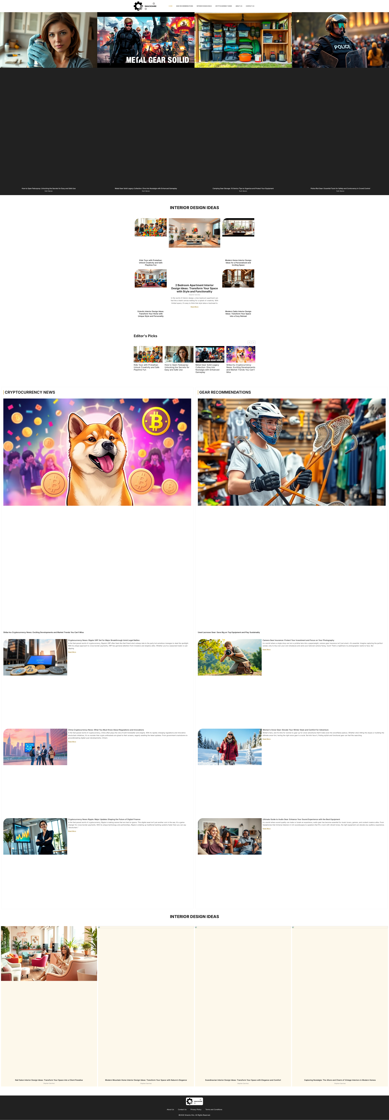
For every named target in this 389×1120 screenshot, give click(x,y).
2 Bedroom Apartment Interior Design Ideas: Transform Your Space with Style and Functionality (194, 288)
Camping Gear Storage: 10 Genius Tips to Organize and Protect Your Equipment (243, 188)
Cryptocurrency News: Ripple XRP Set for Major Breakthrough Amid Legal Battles (104, 640)
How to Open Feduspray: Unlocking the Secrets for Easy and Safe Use (49, 188)
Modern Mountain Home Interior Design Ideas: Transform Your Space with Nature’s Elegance (146, 1080)
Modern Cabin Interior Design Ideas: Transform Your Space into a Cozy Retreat (238, 313)
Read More (194, 307)
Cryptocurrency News (223, 6)
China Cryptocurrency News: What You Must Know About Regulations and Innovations (106, 730)
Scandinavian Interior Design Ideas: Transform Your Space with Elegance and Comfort (243, 1080)
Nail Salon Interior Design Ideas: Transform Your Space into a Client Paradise (49, 1080)
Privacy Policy (196, 1109)
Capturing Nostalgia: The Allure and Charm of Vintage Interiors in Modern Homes (340, 1080)
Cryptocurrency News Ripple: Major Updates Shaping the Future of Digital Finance (104, 819)
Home (170, 6)
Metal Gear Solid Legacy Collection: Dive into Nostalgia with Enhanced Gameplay (146, 188)
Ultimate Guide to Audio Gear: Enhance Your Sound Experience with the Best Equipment (301, 819)
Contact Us (250, 6)
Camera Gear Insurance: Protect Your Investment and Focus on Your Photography (298, 640)
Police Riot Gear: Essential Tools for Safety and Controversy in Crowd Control (340, 188)
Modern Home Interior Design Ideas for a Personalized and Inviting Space (238, 262)
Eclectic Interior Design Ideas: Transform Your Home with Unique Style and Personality (151, 313)
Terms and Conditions (213, 1109)
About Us (239, 6)
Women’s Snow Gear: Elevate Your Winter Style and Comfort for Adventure (296, 730)
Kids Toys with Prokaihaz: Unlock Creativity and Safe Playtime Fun (150, 262)
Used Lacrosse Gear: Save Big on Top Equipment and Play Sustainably (229, 632)
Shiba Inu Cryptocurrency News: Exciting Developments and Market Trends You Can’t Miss (240, 368)
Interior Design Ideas (204, 6)
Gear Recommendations (184, 6)
